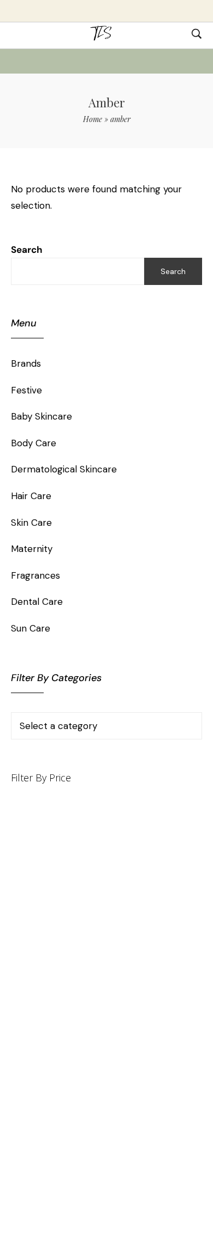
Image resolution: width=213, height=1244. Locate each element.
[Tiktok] (69, 1024)
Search (27, 250)
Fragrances (35, 575)
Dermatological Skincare (64, 469)
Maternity (31, 549)
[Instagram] (143, 1024)
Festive (26, 390)
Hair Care (31, 496)
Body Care (33, 443)
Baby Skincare (41, 416)
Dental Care (37, 602)
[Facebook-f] (125, 1024)
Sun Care (30, 628)
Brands (26, 363)
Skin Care (31, 523)
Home (92, 119)
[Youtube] (106, 1024)
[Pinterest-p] (88, 1024)
